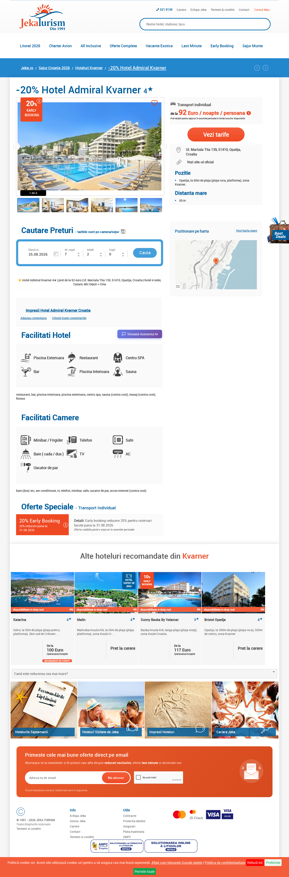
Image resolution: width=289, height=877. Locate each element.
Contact (244, 10)
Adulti (90, 250)
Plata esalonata (133, 832)
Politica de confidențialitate (225, 862)
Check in (33, 250)
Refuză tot (255, 862)
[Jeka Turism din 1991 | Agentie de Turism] (42, 28)
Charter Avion (60, 45)
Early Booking (222, 45)
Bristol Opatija (233, 620)
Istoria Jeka (77, 821)
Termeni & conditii (223, 10)
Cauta (145, 252)
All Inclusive (91, 45)
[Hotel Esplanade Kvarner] (257, 68)
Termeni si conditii (29, 829)
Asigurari (129, 826)
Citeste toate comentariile (69, 318)
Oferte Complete (123, 45)
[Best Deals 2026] (278, 230)
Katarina (42, 620)
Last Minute (192, 45)
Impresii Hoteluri (161, 732)
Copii (112, 250)
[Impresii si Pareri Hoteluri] (178, 710)
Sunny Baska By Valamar (170, 620)
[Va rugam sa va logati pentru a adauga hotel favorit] (154, 103)
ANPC (127, 837)
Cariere (181, 10)
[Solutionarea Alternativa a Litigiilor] (117, 847)
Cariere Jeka (225, 732)
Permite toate (145, 871)
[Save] (123, 230)
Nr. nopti (70, 250)
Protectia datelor (134, 821)
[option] (42, 618)
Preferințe (273, 862)
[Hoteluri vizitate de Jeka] (111, 710)
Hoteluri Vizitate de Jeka (100, 732)
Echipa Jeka (198, 10)
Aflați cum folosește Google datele (176, 862)
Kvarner (195, 556)
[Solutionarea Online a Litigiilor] (171, 847)
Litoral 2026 (30, 45)
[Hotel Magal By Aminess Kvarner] (265, 68)
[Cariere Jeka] (245, 710)
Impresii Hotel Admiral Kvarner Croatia (58, 310)
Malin (106, 620)
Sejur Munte (252, 45)
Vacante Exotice (159, 45)
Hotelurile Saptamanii (31, 732)
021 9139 (166, 9)
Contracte (129, 816)
